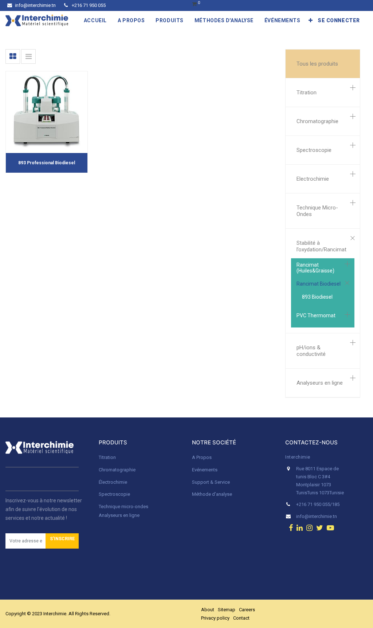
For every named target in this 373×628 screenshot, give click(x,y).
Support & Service (211, 482)
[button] (310, 20)
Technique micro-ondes (123, 506)
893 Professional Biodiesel (46, 162)
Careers (247, 609)
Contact (241, 618)
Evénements (204, 469)
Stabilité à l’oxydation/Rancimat (321, 246)
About (207, 609)
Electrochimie (313, 179)
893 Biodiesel (317, 297)
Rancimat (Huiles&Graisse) (315, 268)
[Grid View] (12, 56)
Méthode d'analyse (212, 494)
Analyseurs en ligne (320, 383)
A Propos (202, 457)
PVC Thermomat (316, 315)
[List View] (28, 56)
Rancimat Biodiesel (319, 284)
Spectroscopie (314, 150)
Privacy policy (215, 618)
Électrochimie (113, 482)
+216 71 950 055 (88, 5)
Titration (307, 92)
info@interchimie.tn (35, 5)
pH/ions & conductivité (311, 350)
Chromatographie (317, 121)
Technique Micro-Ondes (317, 210)
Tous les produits (317, 63)
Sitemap (226, 609)
